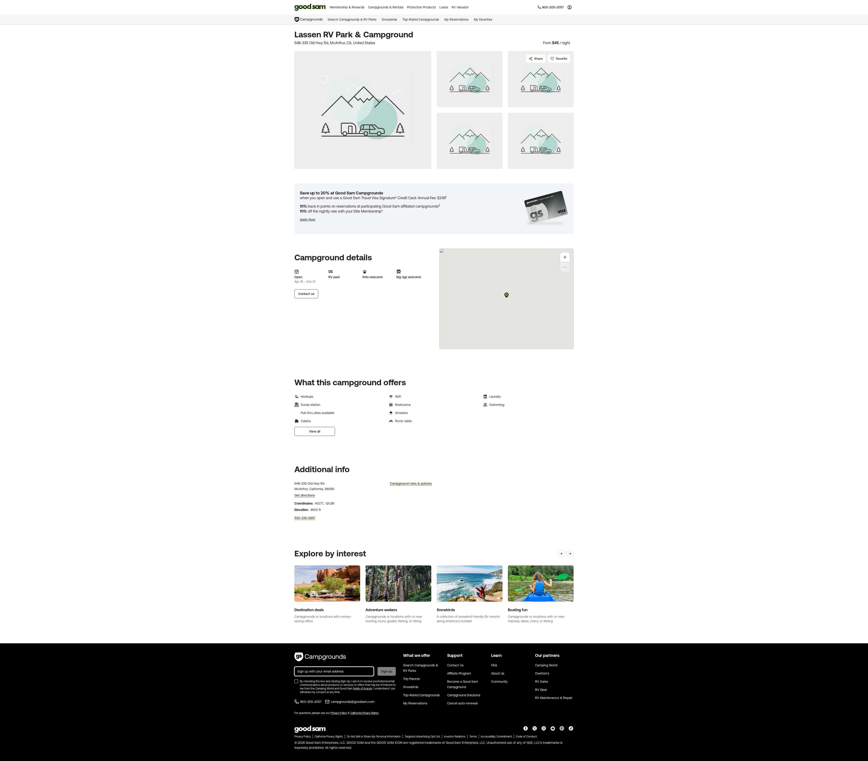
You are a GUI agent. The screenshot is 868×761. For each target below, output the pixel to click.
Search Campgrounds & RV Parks (352, 19)
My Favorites (483, 19)
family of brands (362, 688)
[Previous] (561, 553)
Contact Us (455, 665)
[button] (307, 219)
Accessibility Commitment (496, 736)
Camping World (546, 665)
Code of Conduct (526, 736)
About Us (497, 673)
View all (314, 431)
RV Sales (541, 681)
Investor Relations (455, 736)
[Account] (569, 7)
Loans (443, 7)
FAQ (494, 665)
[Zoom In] (565, 257)
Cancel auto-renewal (462, 703)
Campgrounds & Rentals (385, 7)
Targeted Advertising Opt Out (422, 736)
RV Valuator (460, 7)
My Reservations (456, 19)
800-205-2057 (310, 702)
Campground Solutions (463, 695)
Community (499, 681)
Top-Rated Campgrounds (420, 19)
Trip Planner (411, 679)
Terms (473, 736)
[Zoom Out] (565, 267)
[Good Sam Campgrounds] (320, 656)
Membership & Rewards (347, 7)
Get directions (304, 495)
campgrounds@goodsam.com (352, 702)
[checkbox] (296, 681)
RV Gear (541, 690)
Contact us (306, 294)
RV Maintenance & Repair (553, 698)
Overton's (542, 673)
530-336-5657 (304, 518)
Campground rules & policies (411, 483)
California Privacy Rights (364, 713)
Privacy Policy (339, 713)
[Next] (570, 553)
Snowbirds (389, 19)
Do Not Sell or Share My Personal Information (374, 736)
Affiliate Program (459, 673)
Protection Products (421, 7)
